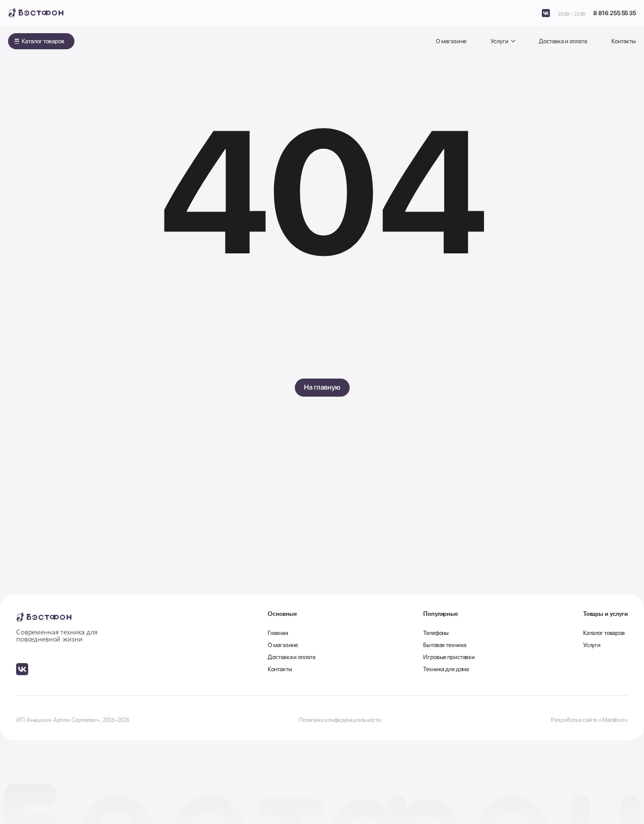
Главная (278, 632)
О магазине (451, 41)
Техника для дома (446, 669)
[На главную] (35, 13)
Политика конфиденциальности (340, 719)
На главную (322, 387)
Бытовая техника (444, 645)
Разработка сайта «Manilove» (589, 719)
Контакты (623, 41)
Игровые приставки (449, 657)
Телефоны (436, 632)
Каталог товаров (43, 41)
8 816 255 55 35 (614, 13)
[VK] (546, 13)
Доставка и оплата (563, 41)
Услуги (500, 41)
